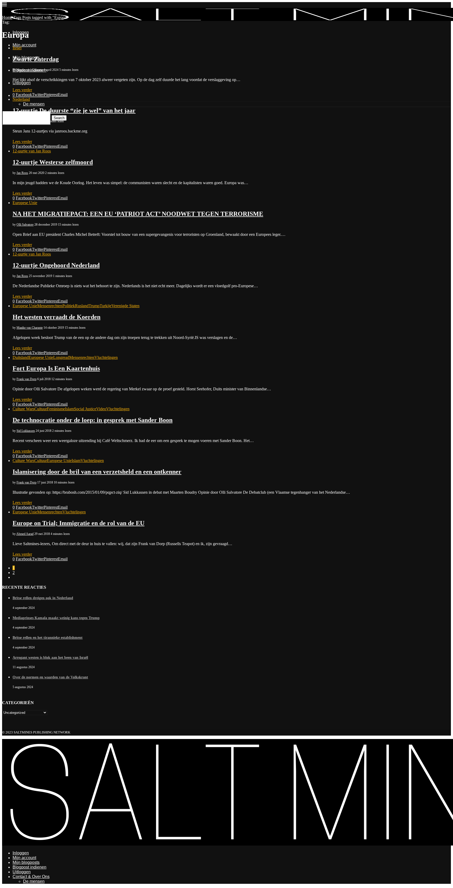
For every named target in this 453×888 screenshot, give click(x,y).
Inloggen (21, 853)
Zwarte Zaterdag (36, 59)
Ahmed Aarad (25, 534)
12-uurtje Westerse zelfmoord (53, 162)
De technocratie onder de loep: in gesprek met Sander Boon (92, 420)
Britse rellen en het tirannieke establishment (48, 638)
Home (7, 17)
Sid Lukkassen (26, 431)
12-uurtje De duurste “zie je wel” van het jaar (74, 110)
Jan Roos (22, 121)
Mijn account (24, 857)
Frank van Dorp (26, 379)
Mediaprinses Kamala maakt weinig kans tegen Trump (56, 618)
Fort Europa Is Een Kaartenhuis (56, 368)
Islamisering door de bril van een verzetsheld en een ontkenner (97, 471)
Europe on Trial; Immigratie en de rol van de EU (78, 523)
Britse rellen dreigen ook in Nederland (43, 598)
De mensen (34, 881)
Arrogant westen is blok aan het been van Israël (50, 658)
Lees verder (22, 90)
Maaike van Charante (30, 70)
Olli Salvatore (25, 224)
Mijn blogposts (26, 862)
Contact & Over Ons (31, 876)
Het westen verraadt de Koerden (56, 316)
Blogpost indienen (29, 867)
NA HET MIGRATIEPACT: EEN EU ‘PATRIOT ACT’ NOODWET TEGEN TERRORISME (138, 213)
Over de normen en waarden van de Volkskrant (50, 677)
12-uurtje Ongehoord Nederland (56, 265)
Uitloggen (22, 872)
